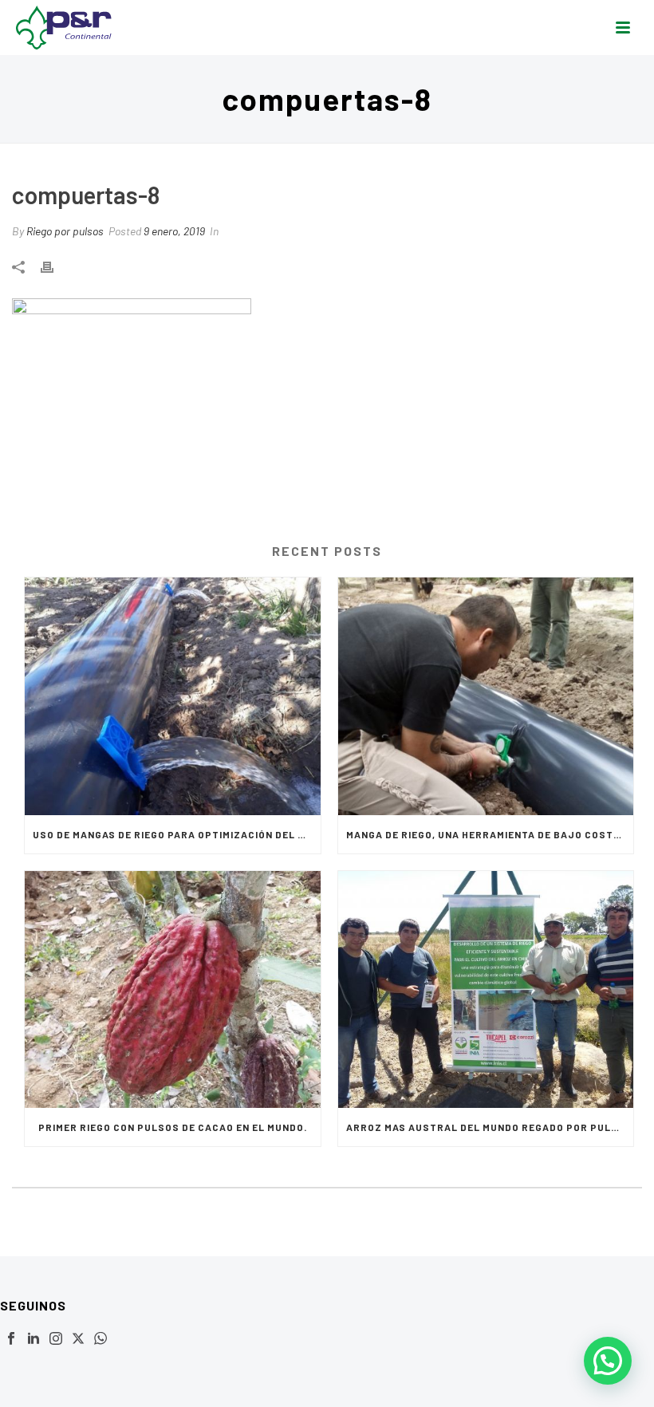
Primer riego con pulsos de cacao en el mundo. (172, 1127)
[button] (608, 1361)
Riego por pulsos (65, 231)
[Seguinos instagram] (55, 1339)
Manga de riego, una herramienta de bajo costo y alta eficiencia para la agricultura (490, 834)
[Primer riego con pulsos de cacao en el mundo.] (173, 990)
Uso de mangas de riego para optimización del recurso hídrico (177, 834)
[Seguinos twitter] (78, 1339)
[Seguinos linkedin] (33, 1339)
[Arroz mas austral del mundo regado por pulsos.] (486, 990)
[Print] (55, 265)
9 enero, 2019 (174, 231)
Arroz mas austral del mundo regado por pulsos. (490, 1127)
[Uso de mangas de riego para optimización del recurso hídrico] (173, 696)
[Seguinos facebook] (11, 1339)
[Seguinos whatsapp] (100, 1339)
